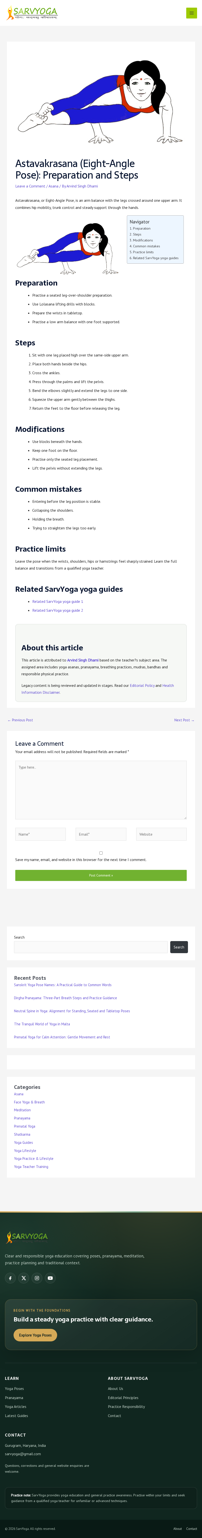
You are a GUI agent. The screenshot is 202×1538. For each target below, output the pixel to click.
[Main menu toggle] (191, 13)
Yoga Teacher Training (31, 1166)
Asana (53, 186)
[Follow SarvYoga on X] (23, 1278)
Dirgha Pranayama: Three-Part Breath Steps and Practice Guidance (65, 998)
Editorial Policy (142, 685)
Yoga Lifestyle (25, 1150)
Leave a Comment (30, 186)
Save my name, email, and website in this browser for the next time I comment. (81, 859)
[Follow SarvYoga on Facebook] (10, 1278)
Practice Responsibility (126, 1406)
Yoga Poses (14, 1388)
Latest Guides (16, 1415)
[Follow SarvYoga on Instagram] (37, 1278)
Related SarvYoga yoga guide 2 (57, 610)
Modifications (143, 240)
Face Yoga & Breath (29, 1102)
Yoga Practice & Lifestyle (33, 1158)
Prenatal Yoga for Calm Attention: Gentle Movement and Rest (62, 1037)
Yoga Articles (15, 1406)
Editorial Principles (123, 1397)
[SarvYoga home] (27, 1237)
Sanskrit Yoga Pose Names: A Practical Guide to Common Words (63, 984)
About (177, 1529)
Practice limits (143, 252)
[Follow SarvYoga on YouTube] (50, 1278)
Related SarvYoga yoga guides (156, 257)
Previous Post (20, 720)
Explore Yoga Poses (35, 1335)
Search (19, 937)
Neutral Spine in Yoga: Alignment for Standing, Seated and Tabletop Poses (72, 1011)
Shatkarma (22, 1134)
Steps (137, 234)
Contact (114, 1415)
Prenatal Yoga (24, 1126)
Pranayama (22, 1118)
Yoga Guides (23, 1142)
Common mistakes (146, 246)
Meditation (22, 1110)
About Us (115, 1388)
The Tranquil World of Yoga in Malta (42, 1024)
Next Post (184, 720)
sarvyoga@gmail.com (23, 1453)
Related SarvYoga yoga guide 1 (57, 601)
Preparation (142, 228)
